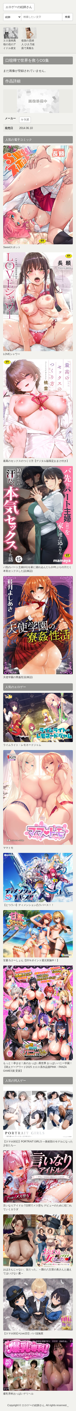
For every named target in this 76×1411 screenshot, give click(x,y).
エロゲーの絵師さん (18, 7)
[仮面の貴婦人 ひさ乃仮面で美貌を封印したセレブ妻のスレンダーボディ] (28, 33)
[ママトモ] (38, 797)
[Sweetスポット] (38, 194)
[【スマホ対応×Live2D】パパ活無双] (38, 1304)
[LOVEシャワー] (38, 301)
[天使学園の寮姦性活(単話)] (38, 625)
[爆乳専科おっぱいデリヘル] (38, 1365)
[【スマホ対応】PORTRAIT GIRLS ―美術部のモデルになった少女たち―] (38, 1112)
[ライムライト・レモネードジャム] (38, 717)
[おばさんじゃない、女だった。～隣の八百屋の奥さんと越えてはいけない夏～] (38, 1240)
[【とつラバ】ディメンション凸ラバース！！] (38, 877)
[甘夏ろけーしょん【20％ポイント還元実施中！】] (38, 933)
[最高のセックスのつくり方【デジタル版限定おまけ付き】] (38, 408)
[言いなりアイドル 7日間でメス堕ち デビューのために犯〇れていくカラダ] (38, 1176)
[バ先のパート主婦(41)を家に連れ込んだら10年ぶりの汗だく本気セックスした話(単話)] (38, 515)
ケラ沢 (25, 119)
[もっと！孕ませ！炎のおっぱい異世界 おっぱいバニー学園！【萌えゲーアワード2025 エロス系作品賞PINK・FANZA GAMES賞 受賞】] (38, 1012)
